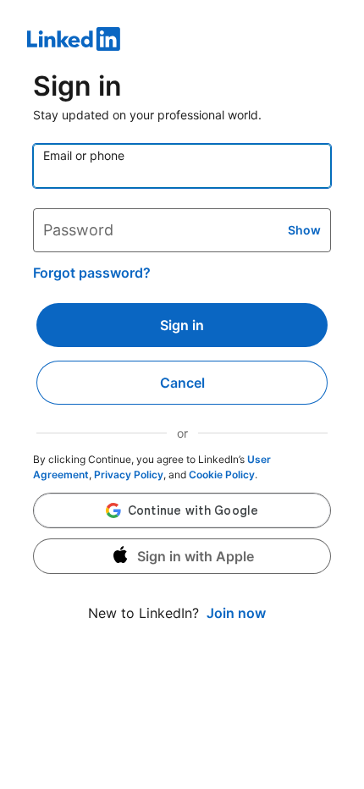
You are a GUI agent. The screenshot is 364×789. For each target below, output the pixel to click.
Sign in (182, 325)
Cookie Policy (222, 474)
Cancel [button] (182, 382)
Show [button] (304, 230)
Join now (236, 612)
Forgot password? (92, 272)
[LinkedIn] (182, 41)
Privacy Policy (128, 474)
